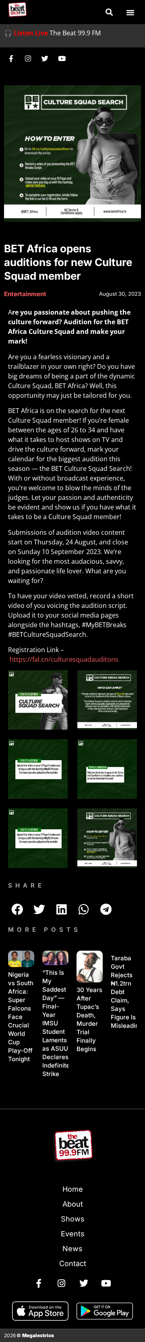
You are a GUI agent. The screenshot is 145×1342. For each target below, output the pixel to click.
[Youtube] (61, 58)
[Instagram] (28, 58)
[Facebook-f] (11, 58)
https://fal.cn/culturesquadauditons (64, 659)
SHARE (26, 885)
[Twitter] (45, 58)
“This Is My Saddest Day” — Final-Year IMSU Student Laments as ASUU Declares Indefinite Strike (56, 1023)
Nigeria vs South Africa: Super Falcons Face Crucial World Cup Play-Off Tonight (20, 1017)
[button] (109, 12)
